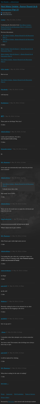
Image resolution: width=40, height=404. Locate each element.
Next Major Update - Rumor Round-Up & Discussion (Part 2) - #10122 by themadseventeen (16, 27)
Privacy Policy (5, 397)
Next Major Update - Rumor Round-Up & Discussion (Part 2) (16, 60)
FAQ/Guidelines (18, 394)
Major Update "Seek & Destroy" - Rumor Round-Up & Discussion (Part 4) (17, 55)
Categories (9, 394)
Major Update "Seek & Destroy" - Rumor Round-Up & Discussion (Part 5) (17, 50)
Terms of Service (30, 394)
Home (2, 394)
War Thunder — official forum (10, 2)
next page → (5, 383)
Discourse (11, 401)
